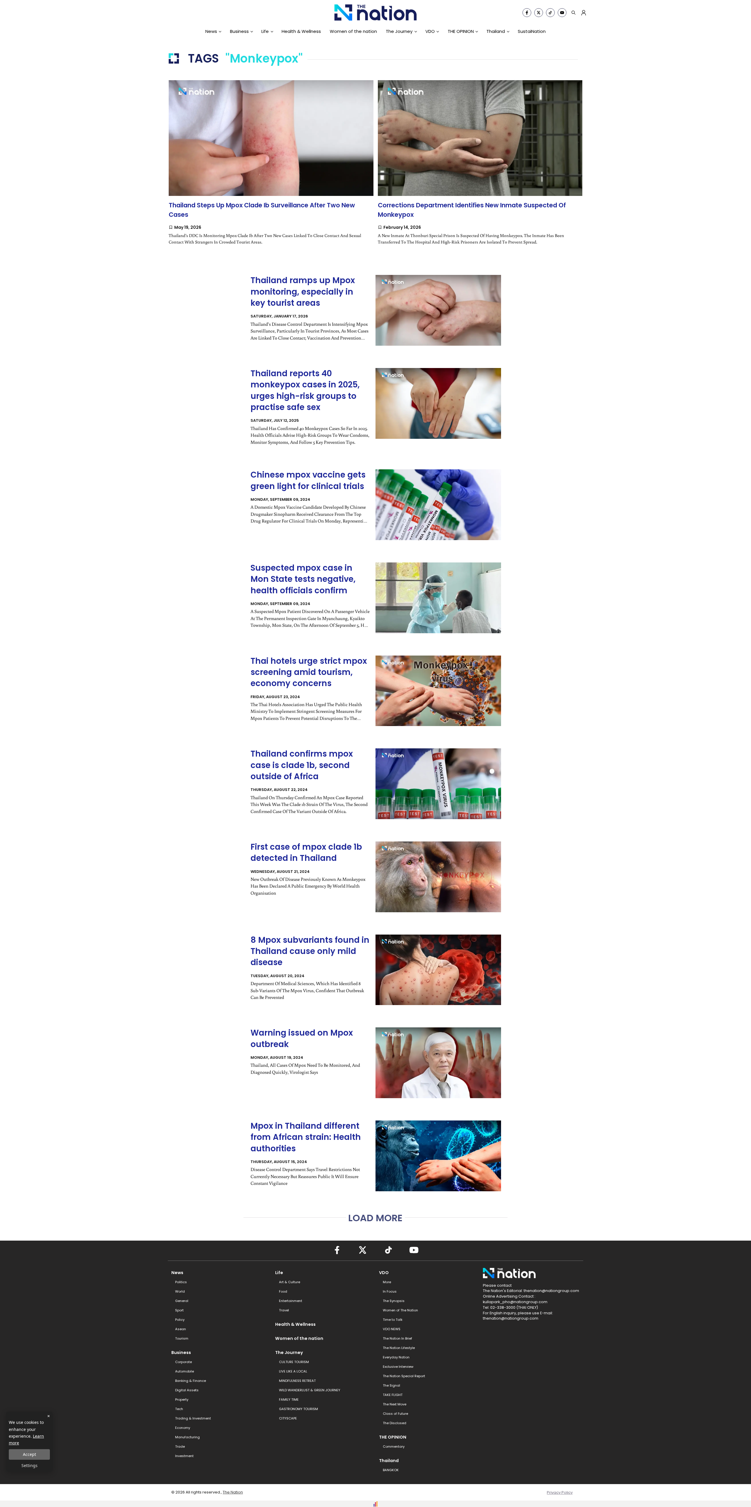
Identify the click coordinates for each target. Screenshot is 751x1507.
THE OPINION (461, 31)
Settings (29, 1465)
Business (239, 31)
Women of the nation (353, 31)
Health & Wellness (301, 31)
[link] (271, 168)
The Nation (233, 1492)
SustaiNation (532, 31)
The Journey (399, 31)
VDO (430, 31)
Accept (29, 1454)
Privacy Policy (560, 1492)
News (211, 31)
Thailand (495, 31)
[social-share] (526, 12)
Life (265, 31)
